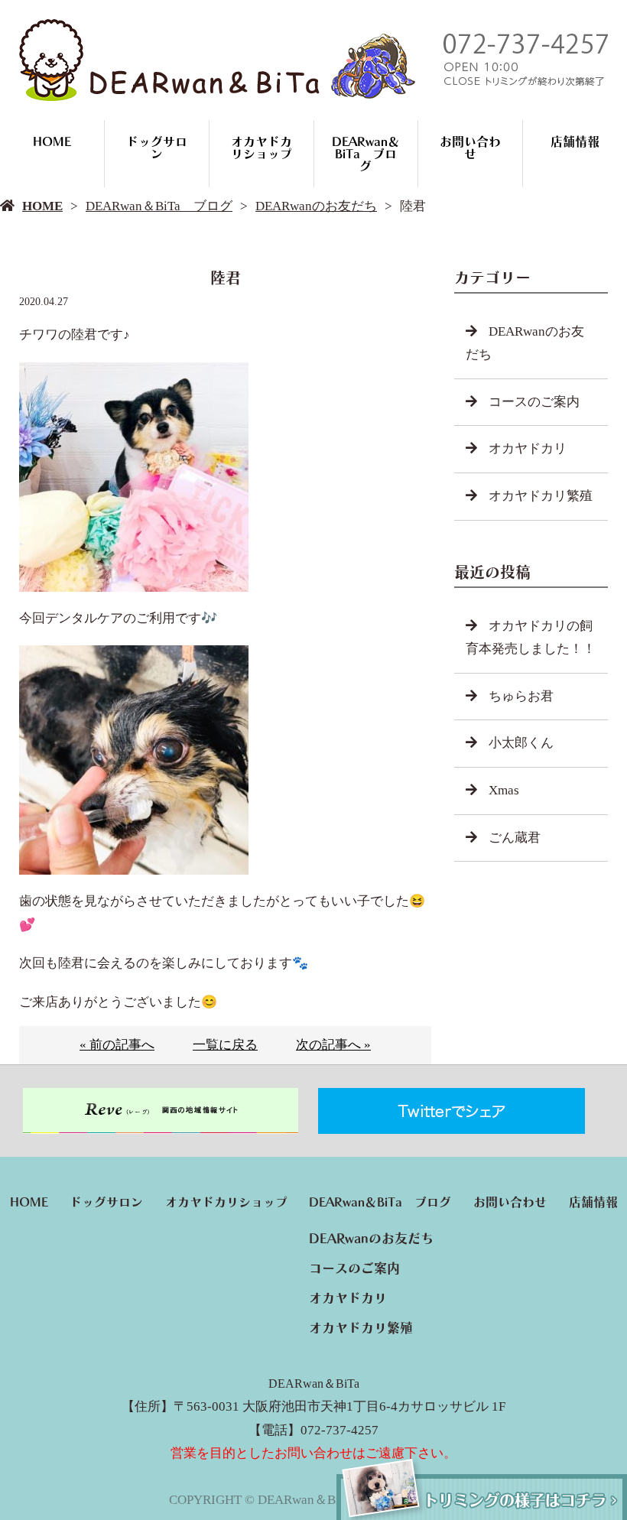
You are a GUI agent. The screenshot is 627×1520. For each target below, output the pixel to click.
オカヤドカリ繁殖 (541, 496)
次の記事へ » (333, 1045)
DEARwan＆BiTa (313, 1383)
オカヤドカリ (528, 448)
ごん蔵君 (515, 837)
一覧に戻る (225, 1045)
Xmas (504, 790)
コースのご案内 (534, 402)
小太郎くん (521, 743)
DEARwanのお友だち (316, 206)
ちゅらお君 (521, 696)
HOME (52, 141)
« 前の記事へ (117, 1045)
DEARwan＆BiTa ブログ (366, 154)
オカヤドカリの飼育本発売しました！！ (531, 638)
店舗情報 (575, 141)
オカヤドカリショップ (261, 147)
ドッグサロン (156, 147)
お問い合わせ (470, 147)
